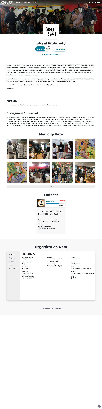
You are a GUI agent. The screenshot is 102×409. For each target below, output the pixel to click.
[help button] (99, 406)
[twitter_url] (73, 278)
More (52, 187)
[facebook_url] (71, 278)
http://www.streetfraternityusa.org (82, 273)
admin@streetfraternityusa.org (81, 268)
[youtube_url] (75, 278)
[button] (48, 48)
